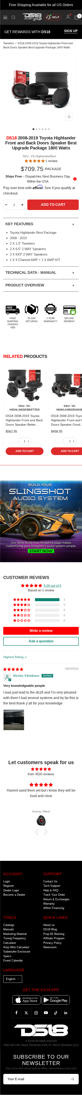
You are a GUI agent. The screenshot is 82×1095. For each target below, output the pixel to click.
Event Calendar (13, 960)
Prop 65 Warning (53, 934)
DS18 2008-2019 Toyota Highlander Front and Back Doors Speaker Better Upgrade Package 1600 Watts (24, 420)
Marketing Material (15, 934)
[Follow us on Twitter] (26, 1013)
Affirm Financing (53, 908)
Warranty (49, 903)
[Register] (72, 1079)
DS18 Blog (50, 929)
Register (8, 885)
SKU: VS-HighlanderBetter (25, 407)
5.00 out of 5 (52, 585)
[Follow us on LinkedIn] (66, 1013)
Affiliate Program (54, 938)
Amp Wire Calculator (16, 947)
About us (49, 925)
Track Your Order (54, 894)
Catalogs (8, 925)
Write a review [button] (41, 631)
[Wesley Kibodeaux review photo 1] (13, 719)
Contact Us (50, 881)
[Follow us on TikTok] (56, 1013)
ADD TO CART (25, 451)
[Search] (14, 17)
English (10, 979)
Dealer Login (11, 890)
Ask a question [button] (41, 641)
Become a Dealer (14, 894)
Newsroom (50, 947)
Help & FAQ (50, 890)
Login (6, 881)
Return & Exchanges (56, 899)
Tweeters (8, 43)
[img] (13, 669)
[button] (35, 161)
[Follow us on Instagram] (36, 1013)
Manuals (8, 929)
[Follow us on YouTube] (46, 1013)
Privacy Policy (52, 942)
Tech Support (51, 885)
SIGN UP (71, 31)
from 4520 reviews (41, 774)
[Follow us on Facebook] (16, 1013)
